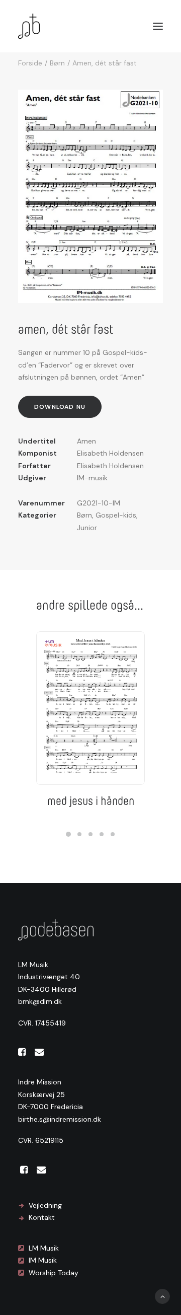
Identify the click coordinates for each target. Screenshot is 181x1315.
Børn (57, 62)
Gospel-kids (116, 515)
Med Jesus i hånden (90, 800)
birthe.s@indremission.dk (59, 1119)
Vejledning (45, 1205)
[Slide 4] (101, 834)
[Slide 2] (79, 834)
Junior (87, 527)
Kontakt (42, 1217)
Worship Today (53, 1272)
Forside (30, 62)
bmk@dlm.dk (40, 1001)
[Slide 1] (68, 834)
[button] (158, 26)
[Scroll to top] (162, 1295)
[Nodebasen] (29, 26)
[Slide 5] (112, 834)
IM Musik (43, 1260)
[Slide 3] (90, 834)
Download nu (59, 407)
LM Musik (44, 1248)
